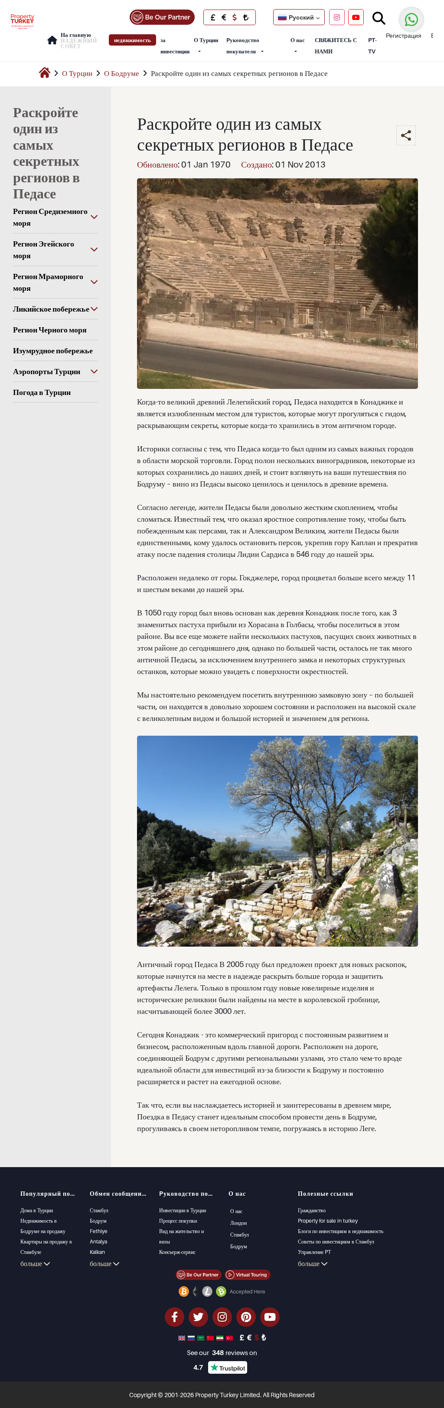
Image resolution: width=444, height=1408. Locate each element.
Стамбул (99, 1210)
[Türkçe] (230, 1337)
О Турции (206, 39)
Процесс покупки (178, 1220)
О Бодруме (121, 73)
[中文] (211, 1337)
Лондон (238, 1223)
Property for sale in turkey (328, 1220)
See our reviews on (222, 1352)
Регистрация (403, 35)
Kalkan (97, 1252)
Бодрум (98, 1220)
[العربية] (201, 1337)
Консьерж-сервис (177, 1252)
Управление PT (314, 1252)
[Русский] (192, 1337)
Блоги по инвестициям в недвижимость (340, 1231)
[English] (182, 1337)
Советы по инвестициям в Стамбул (336, 1241)
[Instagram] (337, 17)
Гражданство (312, 1210)
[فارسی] (220, 1337)
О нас (298, 39)
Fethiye (99, 1231)
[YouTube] (356, 17)
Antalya (98, 1241)
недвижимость (132, 39)
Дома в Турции (36, 1210)
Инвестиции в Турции (182, 1210)
